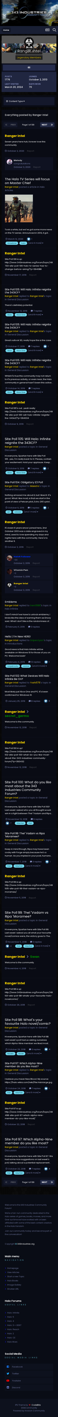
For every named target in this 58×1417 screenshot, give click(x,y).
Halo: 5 (10, 1317)
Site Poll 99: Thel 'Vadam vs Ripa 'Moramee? (25, 835)
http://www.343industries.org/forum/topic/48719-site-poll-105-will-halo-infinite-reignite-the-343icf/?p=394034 (29, 415)
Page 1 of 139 (28, 124)
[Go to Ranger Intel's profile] (9, 585)
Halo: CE (11, 1337)
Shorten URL (13, 1289)
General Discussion (18, 299)
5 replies (34, 507)
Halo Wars (12, 1341)
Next (44, 124)
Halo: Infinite (13, 1312)
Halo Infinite (11, 608)
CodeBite (36, 1405)
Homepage (12, 1268)
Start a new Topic (15, 1276)
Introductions (14, 643)
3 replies (35, 626)
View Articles (13, 1272)
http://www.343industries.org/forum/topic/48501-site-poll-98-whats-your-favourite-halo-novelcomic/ (29, 996)
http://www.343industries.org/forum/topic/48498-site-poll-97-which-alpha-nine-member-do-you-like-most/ (29, 1115)
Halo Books (12, 1280)
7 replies (37, 310)
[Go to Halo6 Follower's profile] (9, 558)
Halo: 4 (10, 1321)
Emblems (11, 602)
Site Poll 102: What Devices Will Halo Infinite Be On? (27, 677)
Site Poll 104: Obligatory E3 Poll (24, 482)
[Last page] (51, 124)
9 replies (37, 819)
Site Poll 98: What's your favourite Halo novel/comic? (28, 1022)
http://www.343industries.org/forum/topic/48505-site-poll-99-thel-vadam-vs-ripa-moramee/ (29, 888)
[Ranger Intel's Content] (29, 68)
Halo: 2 (10, 1333)
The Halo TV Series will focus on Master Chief (27, 181)
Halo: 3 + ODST (14, 1325)
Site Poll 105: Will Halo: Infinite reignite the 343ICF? (28, 291)
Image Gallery (14, 1284)
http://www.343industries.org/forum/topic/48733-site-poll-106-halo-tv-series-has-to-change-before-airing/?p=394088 (29, 266)
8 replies (35, 701)
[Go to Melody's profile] (9, 162)
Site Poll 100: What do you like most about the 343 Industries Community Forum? (28, 788)
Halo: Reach (13, 1329)
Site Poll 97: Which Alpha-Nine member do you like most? (23, 1064)
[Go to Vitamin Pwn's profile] (9, 571)
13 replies (35, 661)
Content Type (15, 101)
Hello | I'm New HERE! (18, 636)
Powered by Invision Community (29, 1410)
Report (30, 150)
